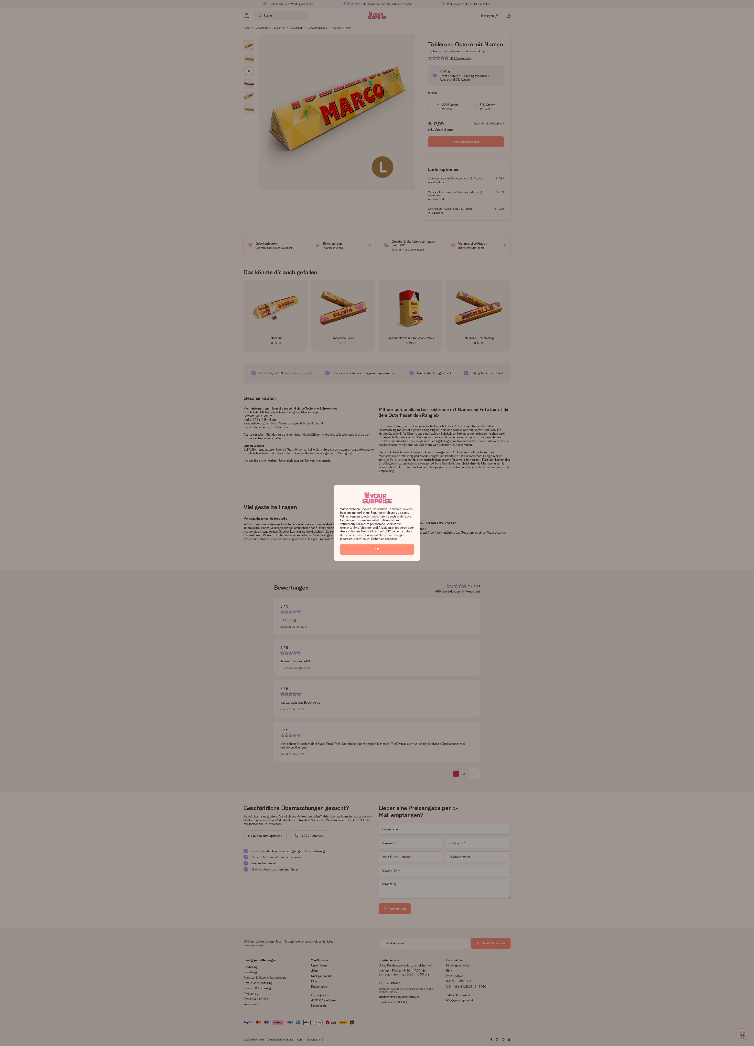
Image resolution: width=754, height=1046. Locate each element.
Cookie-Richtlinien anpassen (378, 539)
